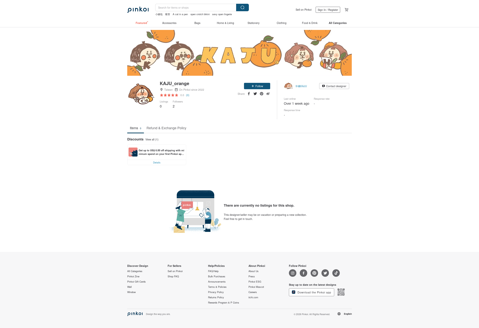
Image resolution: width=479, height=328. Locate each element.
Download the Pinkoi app (314, 292)
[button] (257, 86)
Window (131, 292)
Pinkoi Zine (133, 276)
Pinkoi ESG (254, 281)
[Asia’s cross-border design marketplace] (138, 10)
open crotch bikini (200, 14)
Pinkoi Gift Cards (136, 281)
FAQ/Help (213, 271)
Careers (252, 292)
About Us (253, 271)
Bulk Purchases (216, 276)
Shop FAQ (173, 276)
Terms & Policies (217, 287)
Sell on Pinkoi (304, 9)
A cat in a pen (180, 14)
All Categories (134, 271)
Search (242, 7)
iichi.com (253, 297)
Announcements (217, 281)
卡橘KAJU (301, 86)
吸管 (167, 14)
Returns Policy (216, 297)
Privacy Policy (216, 292)
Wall (129, 287)
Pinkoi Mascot (256, 287)
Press (251, 276)
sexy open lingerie (222, 14)
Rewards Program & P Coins (223, 302)
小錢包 (159, 14)
